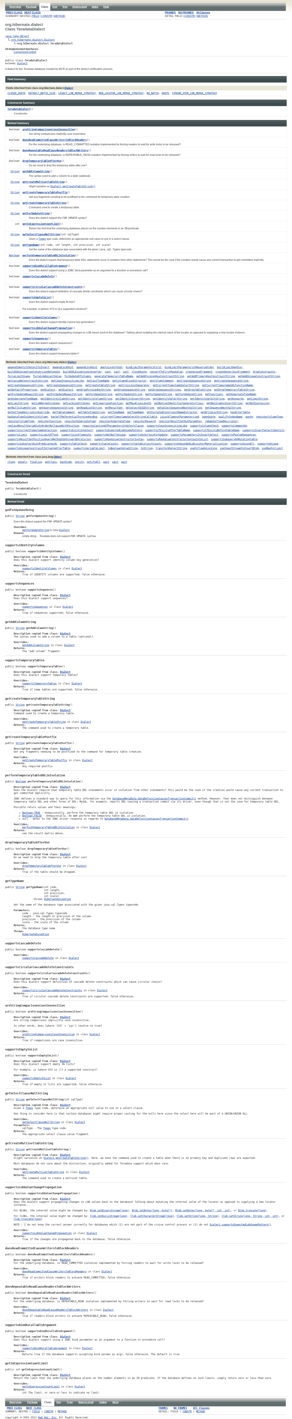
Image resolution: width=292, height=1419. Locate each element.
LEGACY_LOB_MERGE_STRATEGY (77, 93)
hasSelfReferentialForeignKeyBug (74, 416)
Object (58, 456)
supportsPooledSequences (238, 434)
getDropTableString (197, 389)
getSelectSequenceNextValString (179, 407)
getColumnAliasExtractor (129, 380)
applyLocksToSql (111, 367)
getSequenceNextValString (223, 407)
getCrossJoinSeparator (134, 385)
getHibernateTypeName (241, 394)
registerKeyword (144, 421)
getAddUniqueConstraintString (259, 376)
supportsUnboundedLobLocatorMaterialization (196, 443)
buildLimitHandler (229, 367)
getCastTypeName (98, 380)
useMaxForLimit (272, 448)
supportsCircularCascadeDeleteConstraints (52, 286)
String (14, 171)
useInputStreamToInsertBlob (239, 448)
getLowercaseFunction (108, 403)
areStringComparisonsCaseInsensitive (48, 129)
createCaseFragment (199, 371)
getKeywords (235, 398)
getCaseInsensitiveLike (67, 380)
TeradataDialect (18, 109)
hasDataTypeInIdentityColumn (27, 416)
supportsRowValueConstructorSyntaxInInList (177, 439)
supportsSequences (35, 338)
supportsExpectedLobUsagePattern (119, 430)
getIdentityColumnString (57, 398)
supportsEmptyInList (36, 297)
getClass (51, 462)
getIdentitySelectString (170, 398)
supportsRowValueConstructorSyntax (119, 439)
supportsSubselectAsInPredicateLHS (32, 443)
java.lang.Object (17, 36)
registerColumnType (269, 416)
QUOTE (165, 93)
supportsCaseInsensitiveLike (167, 425)
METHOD (59, 16)
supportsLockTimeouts (76, 434)
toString (147, 448)
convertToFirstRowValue (166, 371)
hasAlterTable (240, 412)
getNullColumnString (21, 407)
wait (106, 462)
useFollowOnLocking (203, 448)
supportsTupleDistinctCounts (141, 443)
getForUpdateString (35, 213)
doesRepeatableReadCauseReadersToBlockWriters (55, 150)
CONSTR (46, 16)
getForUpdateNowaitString (25, 394)
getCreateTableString (100, 385)
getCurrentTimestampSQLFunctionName (227, 385)
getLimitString (257, 398)
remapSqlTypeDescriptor (221, 421)
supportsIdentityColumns (39, 317)
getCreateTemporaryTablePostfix (44, 192)
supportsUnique (267, 443)
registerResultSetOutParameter (180, 421)
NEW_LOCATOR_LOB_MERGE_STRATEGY (121, 93)
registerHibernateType (80, 421)
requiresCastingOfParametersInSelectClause (113, 425)
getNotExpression (257, 403)
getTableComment (63, 412)
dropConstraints (264, 371)
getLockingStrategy (76, 403)
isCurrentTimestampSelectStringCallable (128, 416)
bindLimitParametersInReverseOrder (189, 367)
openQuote (208, 416)
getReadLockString (89, 407)
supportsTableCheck (73, 443)
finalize (36, 462)
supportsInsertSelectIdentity (263, 430)
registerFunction (49, 421)
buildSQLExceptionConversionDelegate (33, 371)
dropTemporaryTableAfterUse (41, 160)
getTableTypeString (91, 412)
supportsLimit (17, 434)
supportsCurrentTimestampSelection (32, 430)
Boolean (14, 255)
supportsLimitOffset (44, 434)
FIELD (35, 16)
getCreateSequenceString (194, 380)
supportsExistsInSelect (76, 430)
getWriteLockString (214, 412)
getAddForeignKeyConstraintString (160, 376)
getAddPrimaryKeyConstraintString (211, 376)
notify (79, 462)
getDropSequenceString (129, 389)
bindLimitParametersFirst (144, 367)
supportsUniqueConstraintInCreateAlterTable (38, 448)
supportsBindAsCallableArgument (44, 265)
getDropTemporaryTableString (234, 389)
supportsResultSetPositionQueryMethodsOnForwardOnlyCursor (49, 439)
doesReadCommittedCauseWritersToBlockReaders (54, 139)
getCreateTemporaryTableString (44, 202)
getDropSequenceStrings (164, 389)
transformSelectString (171, 448)
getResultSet (114, 407)
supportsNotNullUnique (110, 434)
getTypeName (30, 244)
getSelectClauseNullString (41, 234)
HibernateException (57, 899)
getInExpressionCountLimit (41, 223)
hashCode (66, 462)
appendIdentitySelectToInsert (28, 367)
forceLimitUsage (18, 376)
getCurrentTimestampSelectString (176, 385)
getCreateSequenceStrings (25, 385)
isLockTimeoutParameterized (179, 416)
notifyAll (93, 462)
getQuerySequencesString (56, 407)
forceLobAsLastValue (47, 376)
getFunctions (214, 394)
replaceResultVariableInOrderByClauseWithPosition (43, 425)
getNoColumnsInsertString (224, 403)
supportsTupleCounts (104, 443)
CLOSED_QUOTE (16, 93)
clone (11, 462)
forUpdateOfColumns (77, 376)
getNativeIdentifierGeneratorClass (179, 403)
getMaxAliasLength (138, 403)
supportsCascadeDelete (38, 276)
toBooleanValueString (123, 448)
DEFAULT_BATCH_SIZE (41, 93)
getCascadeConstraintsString (27, 380)
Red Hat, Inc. (48, 1417)
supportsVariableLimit (89, 448)
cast (108, 371)
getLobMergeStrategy (45, 403)
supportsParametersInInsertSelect (194, 434)
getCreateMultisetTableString (43, 181)
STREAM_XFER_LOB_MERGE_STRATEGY (194, 93)
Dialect (22, 63)
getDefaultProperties (22, 389)
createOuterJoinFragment (232, 371)
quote (249, 416)
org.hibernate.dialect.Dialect (33, 39)
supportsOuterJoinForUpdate (148, 434)
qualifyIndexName (230, 416)
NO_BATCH (153, 93)
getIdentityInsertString (132, 398)
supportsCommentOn (234, 425)
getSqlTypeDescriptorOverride (28, 412)
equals (22, 462)
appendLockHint (62, 367)
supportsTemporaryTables (39, 349)
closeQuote (139, 371)
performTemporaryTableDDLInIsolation (48, 255)
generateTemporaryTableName (113, 376)
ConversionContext (25, 52)
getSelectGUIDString (140, 407)
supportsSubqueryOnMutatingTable (234, 439)
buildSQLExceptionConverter (82, 371)
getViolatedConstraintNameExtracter (172, 412)
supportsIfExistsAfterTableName (167, 430)
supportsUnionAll (242, 443)
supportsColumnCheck (204, 425)
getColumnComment (162, 380)
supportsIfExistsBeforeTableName (216, 430)
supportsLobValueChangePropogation (47, 328)
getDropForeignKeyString (93, 389)
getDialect (47, 389)
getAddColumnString (35, 171)
